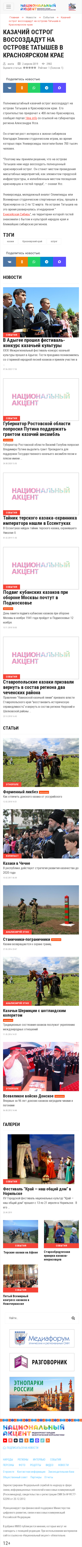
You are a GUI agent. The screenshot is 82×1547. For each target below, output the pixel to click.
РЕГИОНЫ (23, 1459)
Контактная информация (31, 1471)
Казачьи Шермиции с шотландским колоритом (34, 1013)
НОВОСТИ (63, 1465)
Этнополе (12, 784)
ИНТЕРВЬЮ (39, 1459)
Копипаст (12, 855)
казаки (10, 241)
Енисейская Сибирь (16, 214)
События (11, 334)
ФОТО (22, 1465)
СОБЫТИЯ (55, 1459)
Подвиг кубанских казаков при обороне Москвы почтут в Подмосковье (35, 597)
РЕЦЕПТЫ (35, 1465)
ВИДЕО (49, 1465)
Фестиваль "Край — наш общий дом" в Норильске (37, 1191)
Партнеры (36, 1477)
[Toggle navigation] (8, 6)
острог (54, 241)
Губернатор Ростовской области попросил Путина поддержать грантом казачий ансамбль (36, 429)
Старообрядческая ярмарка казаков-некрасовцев (57, 1255)
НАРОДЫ (8, 1459)
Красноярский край (32, 241)
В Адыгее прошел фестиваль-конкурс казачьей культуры (34, 342)
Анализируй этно (17, 932)
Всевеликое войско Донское (28, 1096)
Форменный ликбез (20, 792)
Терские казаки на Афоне (20, 1252)
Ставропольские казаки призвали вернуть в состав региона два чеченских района (38, 687)
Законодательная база (61, 1471)
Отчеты (48, 1477)
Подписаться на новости (22, 1447)
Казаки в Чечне (16, 863)
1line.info (31, 118)
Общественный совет (15, 1477)
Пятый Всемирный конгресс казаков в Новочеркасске (16, 1300)
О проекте (8, 1471)
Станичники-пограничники (26, 939)
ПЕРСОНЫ (8, 1465)
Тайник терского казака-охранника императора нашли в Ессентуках (40, 520)
